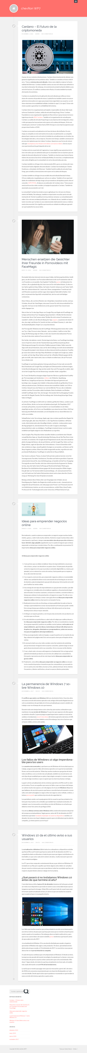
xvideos (46, 378)
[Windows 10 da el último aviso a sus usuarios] (14, 835)
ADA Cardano (38, 117)
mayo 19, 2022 (26, 270)
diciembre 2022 (14, 1030)
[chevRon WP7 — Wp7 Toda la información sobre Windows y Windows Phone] (14, 8)
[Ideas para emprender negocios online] (14, 504)
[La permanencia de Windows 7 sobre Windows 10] (14, 683)
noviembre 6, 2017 (28, 691)
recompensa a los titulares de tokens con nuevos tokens (44, 144)
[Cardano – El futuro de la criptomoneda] (14, 26)
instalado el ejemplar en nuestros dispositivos (49, 816)
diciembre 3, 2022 (27, 34)
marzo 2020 (13, 1036)
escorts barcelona (42, 717)
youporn (55, 320)
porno (58, 282)
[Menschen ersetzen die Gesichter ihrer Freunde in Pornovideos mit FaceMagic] (14, 221)
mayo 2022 (13, 1033)
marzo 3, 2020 (26, 528)
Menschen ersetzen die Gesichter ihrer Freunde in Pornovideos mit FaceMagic (46, 262)
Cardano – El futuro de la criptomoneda (39, 28)
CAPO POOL (32, 183)
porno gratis (30, 795)
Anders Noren (68, 1049)
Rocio (38, 691)
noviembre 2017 (14, 1039)
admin (37, 34)
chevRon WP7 (31, 8)
